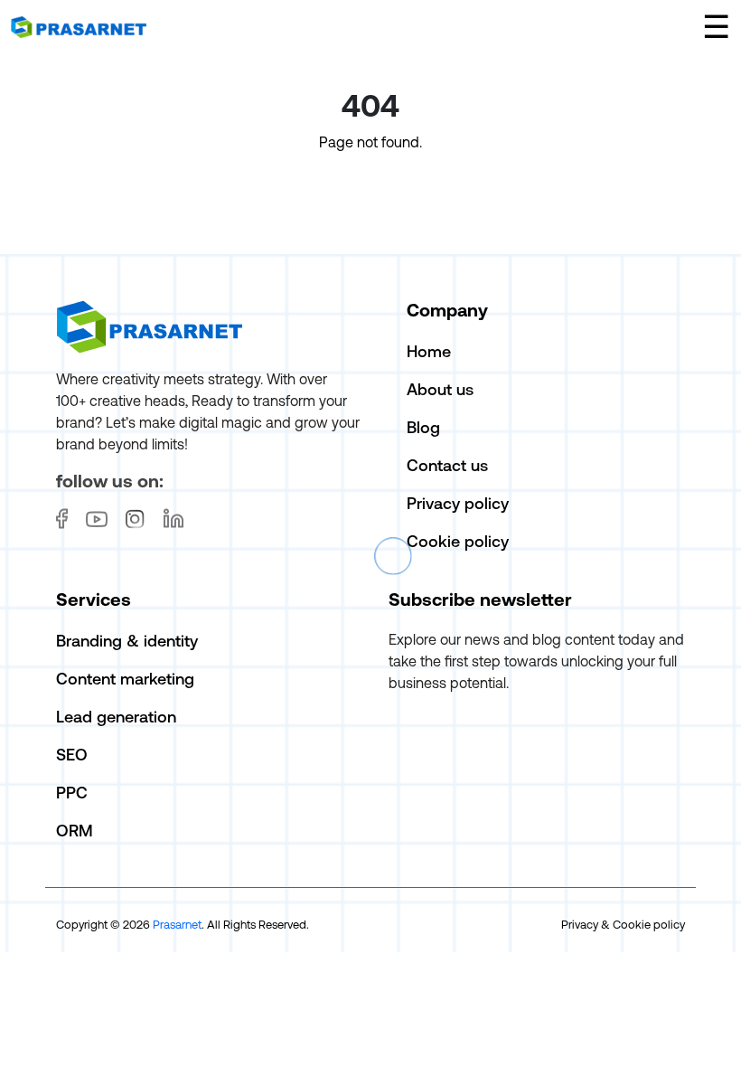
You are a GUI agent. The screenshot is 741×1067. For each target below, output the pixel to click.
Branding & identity (127, 640)
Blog (423, 427)
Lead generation (116, 716)
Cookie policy (458, 541)
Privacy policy (458, 503)
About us (440, 389)
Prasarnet (177, 924)
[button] (716, 27)
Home (429, 351)
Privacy (579, 924)
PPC (72, 792)
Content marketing (125, 678)
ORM (74, 830)
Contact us (447, 465)
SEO (72, 754)
